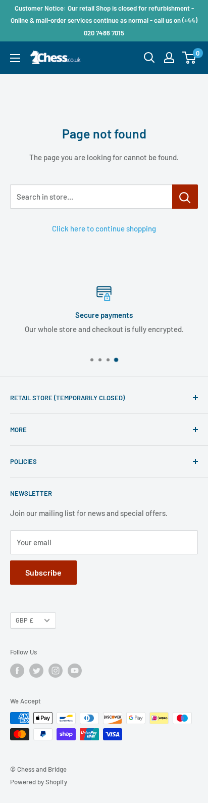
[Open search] (149, 57)
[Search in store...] (185, 196)
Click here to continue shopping (104, 228)
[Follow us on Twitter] (36, 671)
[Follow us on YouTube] (75, 671)
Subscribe (43, 572)
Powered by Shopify (38, 782)
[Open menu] (15, 58)
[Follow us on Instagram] (55, 671)
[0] (189, 58)
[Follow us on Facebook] (17, 671)
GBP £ (24, 620)
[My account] (169, 57)
